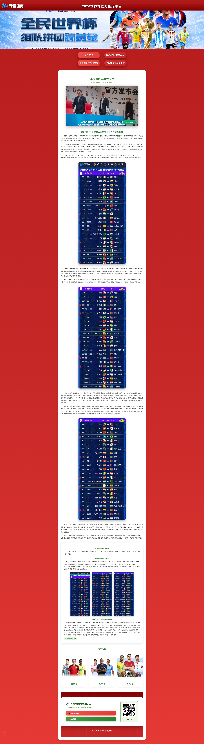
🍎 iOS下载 (72, 719)
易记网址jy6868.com (115, 55)
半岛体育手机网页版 (88, 63)
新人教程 (89, 55)
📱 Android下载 (73, 713)
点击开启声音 (129, 122)
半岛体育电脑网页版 (115, 63)
